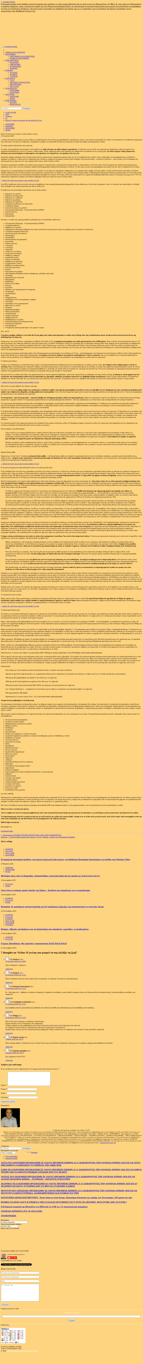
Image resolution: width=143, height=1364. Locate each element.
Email (3, 1093)
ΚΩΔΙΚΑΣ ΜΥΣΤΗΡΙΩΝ (19, 58)
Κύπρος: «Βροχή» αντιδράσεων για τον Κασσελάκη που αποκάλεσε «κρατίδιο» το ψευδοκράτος (45, 929)
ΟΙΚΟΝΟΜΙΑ (15, 64)
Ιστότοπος (4, 1097)
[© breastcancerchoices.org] (20, 606)
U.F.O (12, 80)
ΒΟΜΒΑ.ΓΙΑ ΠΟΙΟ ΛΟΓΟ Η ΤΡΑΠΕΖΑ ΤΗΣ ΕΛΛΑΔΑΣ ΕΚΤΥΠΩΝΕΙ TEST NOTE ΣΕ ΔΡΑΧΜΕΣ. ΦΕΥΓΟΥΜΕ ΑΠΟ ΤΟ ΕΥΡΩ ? (64, 1202)
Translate (34, 1152)
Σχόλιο (4, 1085)
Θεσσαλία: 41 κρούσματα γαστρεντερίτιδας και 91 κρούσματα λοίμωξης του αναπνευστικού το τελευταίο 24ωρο (52, 907)
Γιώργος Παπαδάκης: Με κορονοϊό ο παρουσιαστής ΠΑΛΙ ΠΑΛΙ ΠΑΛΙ (34, 943)
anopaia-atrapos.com (15, 1351)
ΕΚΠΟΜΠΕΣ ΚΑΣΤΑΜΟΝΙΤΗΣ (22, 56)
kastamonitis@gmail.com (108, 1143)
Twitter (10, 831)
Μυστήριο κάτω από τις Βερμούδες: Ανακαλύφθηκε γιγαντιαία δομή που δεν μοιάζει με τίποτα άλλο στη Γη (50, 876)
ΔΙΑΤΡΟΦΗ (9, 94)
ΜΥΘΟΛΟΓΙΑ (15, 104)
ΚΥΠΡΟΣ (13, 74)
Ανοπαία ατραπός (31, 1351)
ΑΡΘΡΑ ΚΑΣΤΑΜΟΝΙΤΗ (15, 52)
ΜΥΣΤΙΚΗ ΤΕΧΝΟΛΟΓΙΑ (20, 82)
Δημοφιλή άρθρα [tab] (11, 1158)
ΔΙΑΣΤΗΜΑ (14, 92)
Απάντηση (9, 969)
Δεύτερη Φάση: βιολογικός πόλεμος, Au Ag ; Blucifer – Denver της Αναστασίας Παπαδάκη (38, 837)
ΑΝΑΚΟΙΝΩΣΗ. (8, 1216)
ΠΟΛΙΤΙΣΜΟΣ (10, 100)
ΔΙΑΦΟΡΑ (14, 68)
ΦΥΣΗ (12, 98)
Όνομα (4, 1089)
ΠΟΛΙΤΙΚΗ (14, 62)
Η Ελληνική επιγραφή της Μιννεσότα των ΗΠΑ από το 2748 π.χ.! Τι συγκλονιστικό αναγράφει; (44, 1207)
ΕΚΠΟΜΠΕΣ (10, 54)
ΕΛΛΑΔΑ (13, 72)
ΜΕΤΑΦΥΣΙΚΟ (15, 84)
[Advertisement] (71, 29)
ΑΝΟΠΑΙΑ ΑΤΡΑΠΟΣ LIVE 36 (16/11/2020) (21, 1211)
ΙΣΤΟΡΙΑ (13, 102)
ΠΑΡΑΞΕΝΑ (10, 78)
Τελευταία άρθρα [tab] (11, 1156)
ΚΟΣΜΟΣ (9, 70)
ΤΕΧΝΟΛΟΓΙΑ (11, 88)
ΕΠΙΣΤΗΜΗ (14, 90)
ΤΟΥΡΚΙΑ (14, 76)
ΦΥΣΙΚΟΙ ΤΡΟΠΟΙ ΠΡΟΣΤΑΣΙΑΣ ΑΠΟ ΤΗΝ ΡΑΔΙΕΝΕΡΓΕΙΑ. (31, 835)
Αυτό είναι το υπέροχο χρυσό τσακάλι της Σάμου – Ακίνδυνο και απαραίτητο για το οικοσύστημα (45, 890)
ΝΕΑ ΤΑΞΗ (14, 86)
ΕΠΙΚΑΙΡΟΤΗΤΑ (12, 60)
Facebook (4, 831)
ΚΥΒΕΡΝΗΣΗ (15, 66)
